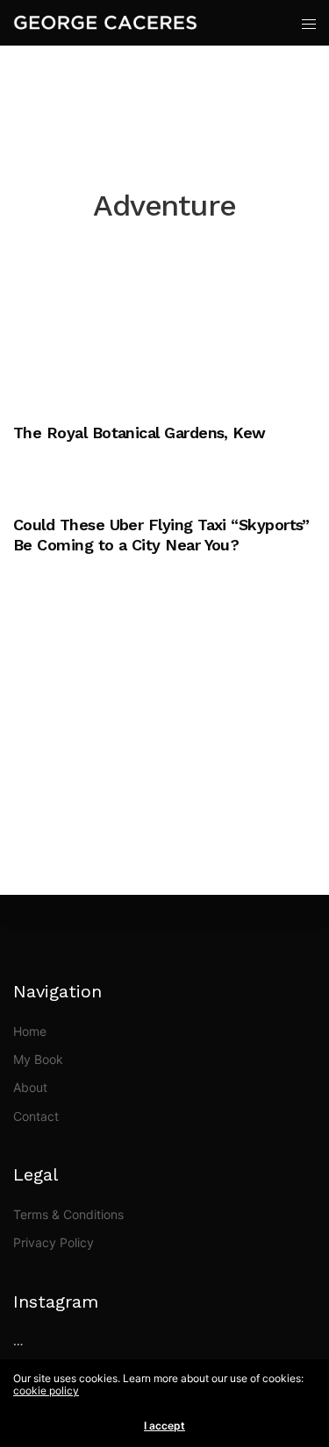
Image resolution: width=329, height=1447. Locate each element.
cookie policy (46, 1390)
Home (29, 1031)
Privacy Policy (53, 1242)
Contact (36, 1116)
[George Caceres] (105, 22)
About (30, 1087)
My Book (38, 1059)
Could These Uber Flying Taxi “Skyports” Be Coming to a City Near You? (161, 534)
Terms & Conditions (68, 1214)
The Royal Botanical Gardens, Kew (139, 432)
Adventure (39, 405)
